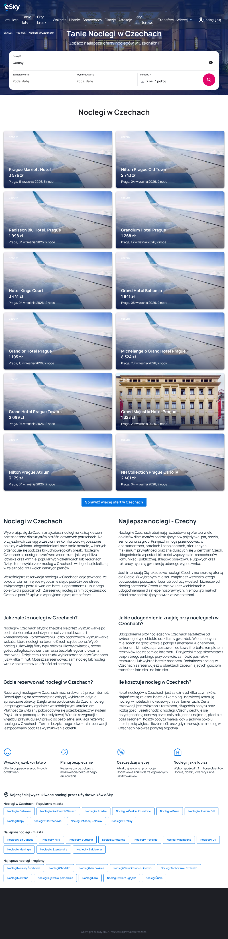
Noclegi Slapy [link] (15, 821)
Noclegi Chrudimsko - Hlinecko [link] (132, 868)
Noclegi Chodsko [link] (59, 868)
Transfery (166, 19)
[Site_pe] (47, 901)
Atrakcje (125, 19)
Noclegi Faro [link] (90, 878)
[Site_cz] (74, 901)
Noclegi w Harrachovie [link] (47, 821)
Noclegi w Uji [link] (208, 840)
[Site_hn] (207, 901)
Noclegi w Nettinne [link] (113, 840)
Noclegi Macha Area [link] (91, 868)
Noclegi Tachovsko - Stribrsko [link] (179, 868)
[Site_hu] (114, 901)
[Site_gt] (194, 901)
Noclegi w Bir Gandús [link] (20, 840)
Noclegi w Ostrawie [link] (19, 811)
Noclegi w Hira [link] (51, 840)
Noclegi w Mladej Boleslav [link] (86, 821)
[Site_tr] (60, 901)
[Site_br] (7, 901)
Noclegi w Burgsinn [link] (81, 840)
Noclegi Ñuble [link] (154, 878)
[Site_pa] (154, 901)
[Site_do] (140, 901)
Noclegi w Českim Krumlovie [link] (133, 811)
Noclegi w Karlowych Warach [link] (58, 811)
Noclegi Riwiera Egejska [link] (121, 878)
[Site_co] (127, 901)
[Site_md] (87, 901)
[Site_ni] (180, 901)
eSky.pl (8, 32)
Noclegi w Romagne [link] (179, 840)
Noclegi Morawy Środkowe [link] (23, 868)
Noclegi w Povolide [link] (145, 840)
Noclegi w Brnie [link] (169, 811)
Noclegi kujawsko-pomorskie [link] (55, 878)
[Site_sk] (100, 901)
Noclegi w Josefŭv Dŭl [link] (201, 811)
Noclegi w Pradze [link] (96, 811)
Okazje (110, 19)
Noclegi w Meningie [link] (19, 849)
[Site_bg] (34, 901)
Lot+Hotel (11, 19)
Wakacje (60, 19)
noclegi (20, 32)
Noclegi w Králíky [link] (122, 821)
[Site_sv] (167, 901)
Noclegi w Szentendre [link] (53, 849)
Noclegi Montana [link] (17, 878)
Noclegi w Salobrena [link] (89, 849)
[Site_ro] (20, 901)
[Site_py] (221, 901)
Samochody (92, 19)
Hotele (74, 19)
